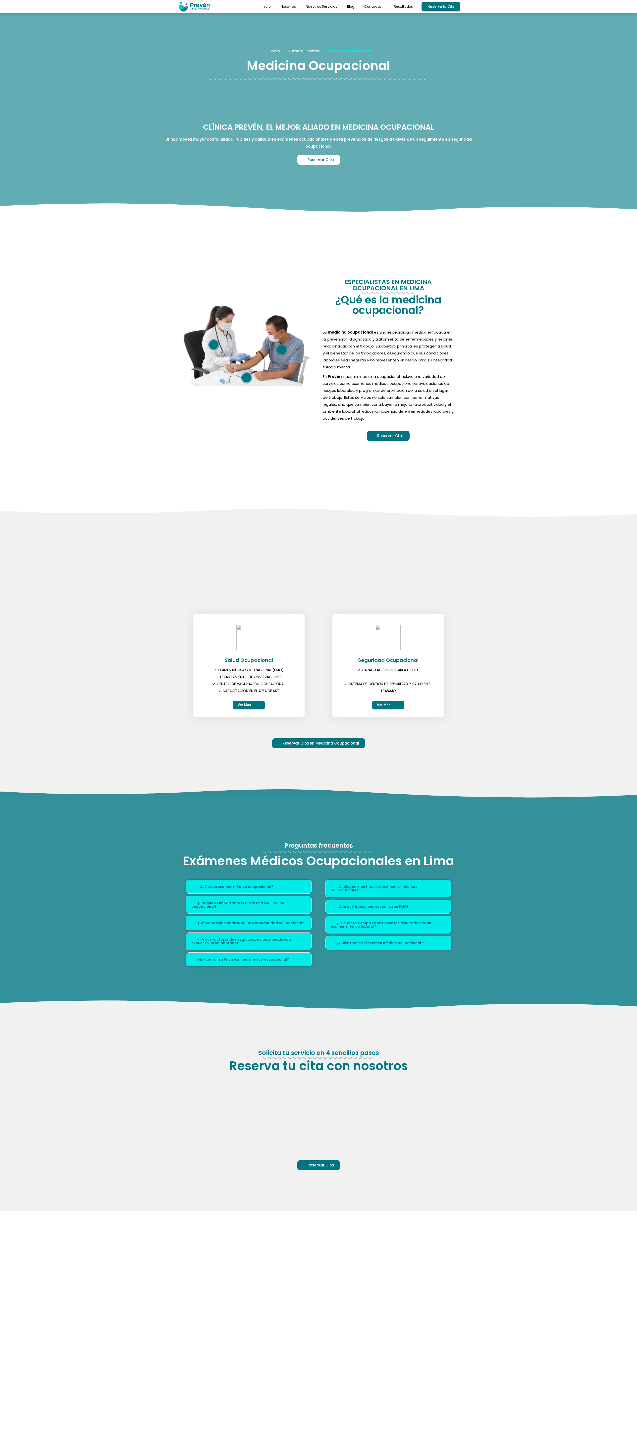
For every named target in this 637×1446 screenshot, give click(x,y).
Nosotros (288, 6)
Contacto (372, 6)
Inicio (266, 6)
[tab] (248, 886)
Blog (350, 6)
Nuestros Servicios (321, 6)
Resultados (403, 6)
